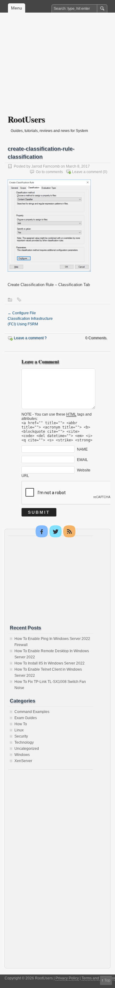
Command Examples (31, 712)
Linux (19, 730)
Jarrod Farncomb (45, 166)
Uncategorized (26, 748)
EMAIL (82, 459)
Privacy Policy (67, 978)
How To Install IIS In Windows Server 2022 (49, 663)
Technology (24, 742)
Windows (22, 755)
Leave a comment (87, 172)
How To (20, 724)
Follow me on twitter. (55, 531)
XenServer (23, 761)
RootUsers (26, 119)
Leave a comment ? (30, 338)
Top (107, 980)
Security (21, 736)
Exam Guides (25, 718)
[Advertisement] (57, 68)
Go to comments (49, 172)
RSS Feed (69, 531)
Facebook (42, 531)
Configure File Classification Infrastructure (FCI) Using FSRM (30, 318)
